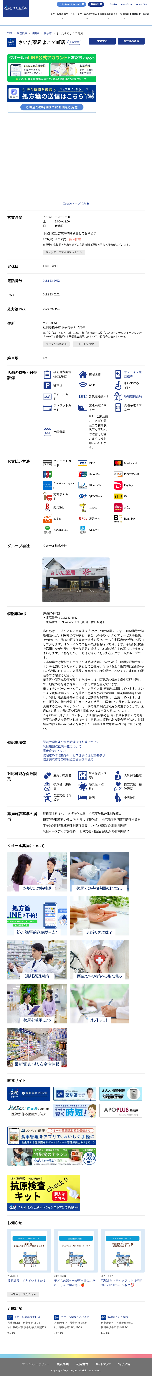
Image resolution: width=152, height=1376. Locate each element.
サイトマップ (103, 1364)
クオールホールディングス (70, 4)
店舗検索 (22, 33)
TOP (9, 33)
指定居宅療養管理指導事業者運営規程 (68, 759)
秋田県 (35, 33)
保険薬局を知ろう (109, 15)
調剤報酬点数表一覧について (62, 746)
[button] (76, 579)
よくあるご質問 (141, 4)
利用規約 (82, 1364)
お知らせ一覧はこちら (23, 1294)
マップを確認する (56, 344)
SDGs (146, 13)
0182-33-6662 (51, 280)
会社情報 (113, 4)
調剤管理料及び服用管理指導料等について (71, 742)
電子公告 (124, 1364)
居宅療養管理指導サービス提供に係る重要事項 (74, 755)
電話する (102, 41)
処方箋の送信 (131, 41)
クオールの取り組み (87, 15)
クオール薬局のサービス (62, 15)
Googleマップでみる (76, 203)
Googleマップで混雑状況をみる (64, 252)
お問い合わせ (126, 4)
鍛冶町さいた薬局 (118, 1317)
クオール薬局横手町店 (27, 1317)
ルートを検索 (86, 344)
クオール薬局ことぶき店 (75, 1317)
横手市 (48, 33)
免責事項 (63, 1364)
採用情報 (125, 15)
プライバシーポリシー (35, 1364)
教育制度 (136, 13)
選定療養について (55, 750)
